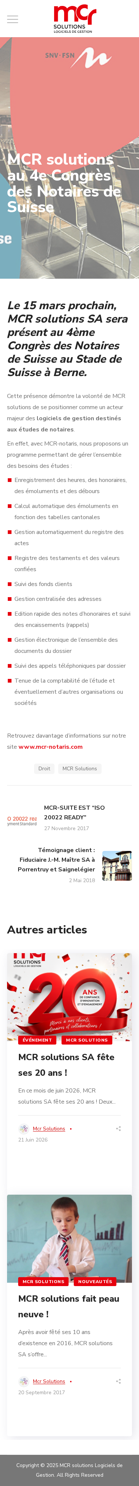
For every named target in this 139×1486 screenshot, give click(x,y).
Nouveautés (95, 1282)
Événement (37, 1040)
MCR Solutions (80, 768)
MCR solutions (87, 1040)
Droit (44, 768)
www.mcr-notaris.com (51, 747)
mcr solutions (49, 1128)
